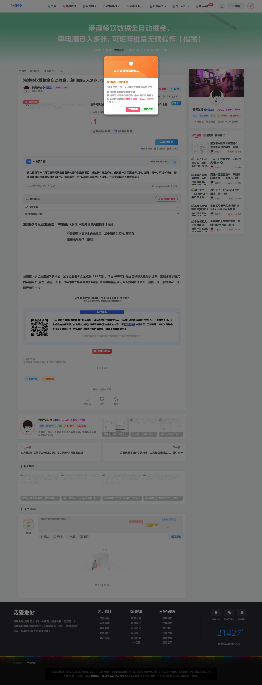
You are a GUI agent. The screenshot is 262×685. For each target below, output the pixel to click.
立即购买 (133, 109)
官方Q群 (148, 109)
